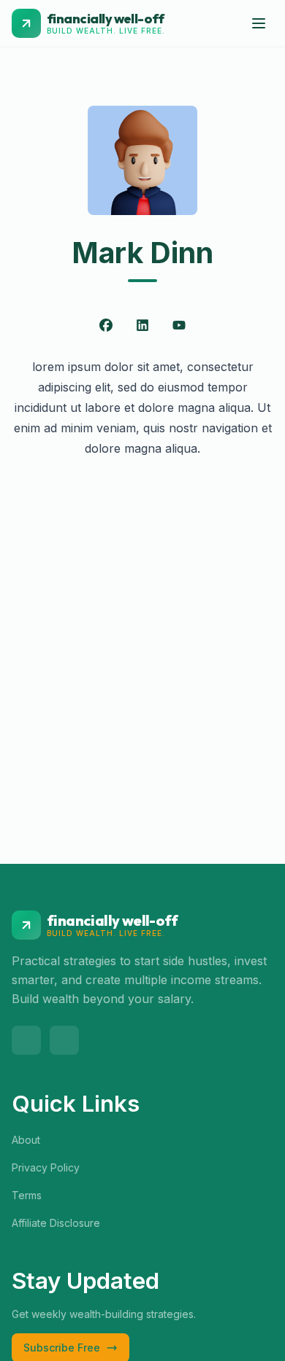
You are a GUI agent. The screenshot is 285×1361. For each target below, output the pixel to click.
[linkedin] (64, 1040)
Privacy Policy (46, 1167)
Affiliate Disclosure (56, 1223)
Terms (27, 1195)
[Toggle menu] (258, 23)
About (26, 1140)
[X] (26, 1040)
